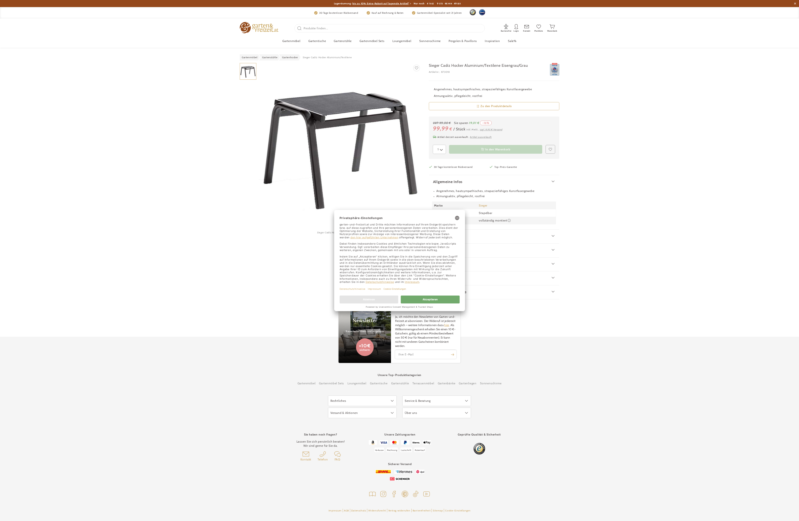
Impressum (335, 510)
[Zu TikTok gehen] (415, 494)
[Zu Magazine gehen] (372, 494)
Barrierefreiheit (422, 510)
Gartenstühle (343, 41)
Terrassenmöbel (423, 383)
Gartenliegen (467, 383)
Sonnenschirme (430, 41)
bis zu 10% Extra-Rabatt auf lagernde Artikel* (380, 3)
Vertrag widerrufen (399, 510)
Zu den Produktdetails (496, 106)
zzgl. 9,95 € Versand (491, 129)
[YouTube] (426, 494)
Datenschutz (358, 510)
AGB (346, 510)
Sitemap (438, 510)
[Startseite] (259, 28)
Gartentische (317, 41)
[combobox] (439, 149)
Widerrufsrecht (377, 510)
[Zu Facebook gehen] (394, 494)
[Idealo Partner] (482, 12)
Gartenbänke (446, 383)
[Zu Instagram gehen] (383, 494)
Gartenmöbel (307, 383)
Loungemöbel (401, 41)
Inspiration (492, 41)
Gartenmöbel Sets (372, 41)
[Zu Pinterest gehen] (405, 494)
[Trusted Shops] (473, 12)
